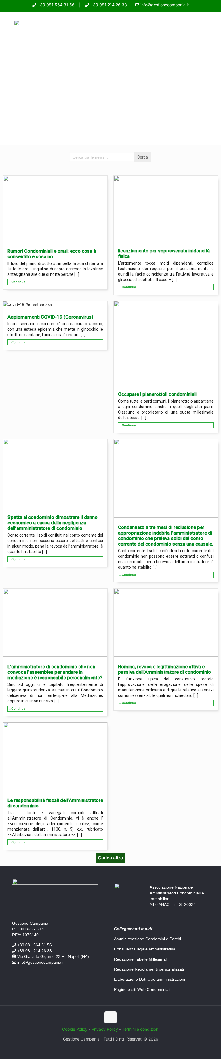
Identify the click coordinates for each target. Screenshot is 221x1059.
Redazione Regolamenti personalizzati (149, 969)
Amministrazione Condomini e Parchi (147, 939)
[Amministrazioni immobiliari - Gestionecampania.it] (16, 23)
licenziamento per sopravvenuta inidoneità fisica (164, 253)
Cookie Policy (74, 1029)
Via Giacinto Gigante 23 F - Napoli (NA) (52, 956)
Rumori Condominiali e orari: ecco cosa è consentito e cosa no (51, 253)
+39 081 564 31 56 (55, 4)
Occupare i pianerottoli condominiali (157, 394)
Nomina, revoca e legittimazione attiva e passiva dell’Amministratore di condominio (164, 669)
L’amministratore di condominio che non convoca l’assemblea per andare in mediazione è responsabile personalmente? (54, 672)
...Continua (17, 282)
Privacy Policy (105, 1029)
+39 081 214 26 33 (108, 4)
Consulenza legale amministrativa (144, 949)
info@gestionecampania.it (164, 4)
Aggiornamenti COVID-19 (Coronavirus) (50, 317)
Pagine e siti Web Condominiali (142, 989)
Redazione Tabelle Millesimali (140, 959)
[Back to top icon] (110, 1017)
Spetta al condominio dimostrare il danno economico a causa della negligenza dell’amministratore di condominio (52, 522)
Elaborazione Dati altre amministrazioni (149, 979)
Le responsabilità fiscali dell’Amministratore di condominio (55, 803)
